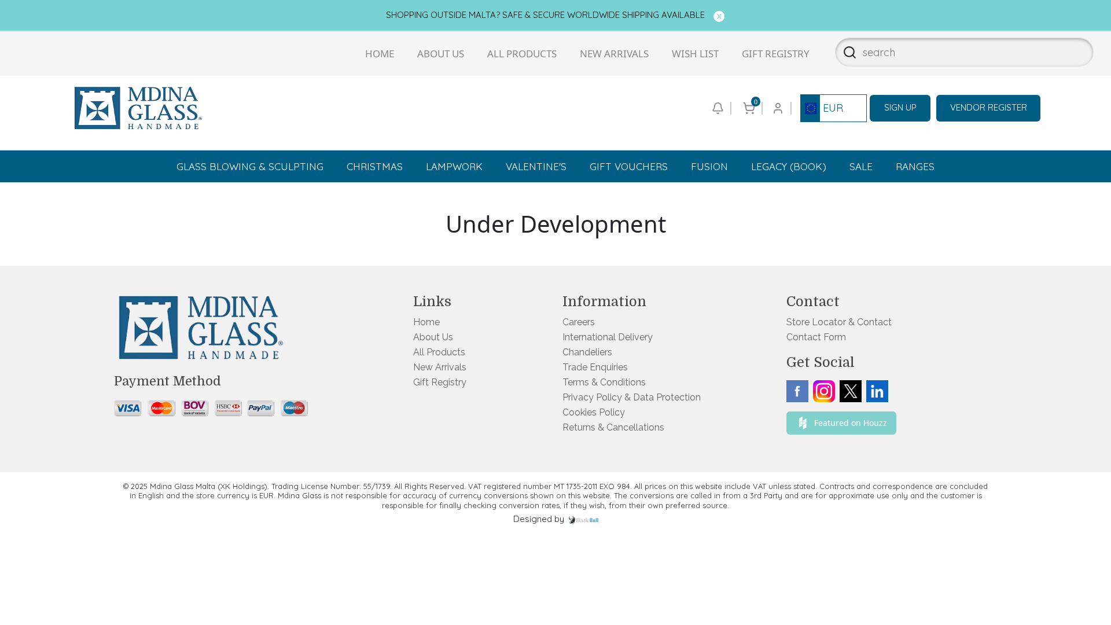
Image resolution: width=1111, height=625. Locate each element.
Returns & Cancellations (613, 427)
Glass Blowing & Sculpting (249, 166)
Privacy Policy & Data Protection (631, 397)
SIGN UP (900, 107)
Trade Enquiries (595, 367)
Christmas (375, 166)
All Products (522, 53)
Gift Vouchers (629, 166)
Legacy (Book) (788, 166)
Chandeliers (587, 352)
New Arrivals (614, 53)
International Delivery (607, 337)
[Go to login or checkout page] (777, 108)
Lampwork (454, 166)
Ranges (915, 166)
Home (379, 53)
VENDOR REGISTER (988, 107)
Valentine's (536, 166)
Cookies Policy (593, 412)
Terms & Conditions (604, 382)
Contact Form (816, 337)
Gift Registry (776, 53)
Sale (861, 166)
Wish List (695, 53)
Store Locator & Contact (839, 322)
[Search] (846, 52)
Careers (578, 322)
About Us (440, 53)
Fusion (709, 166)
